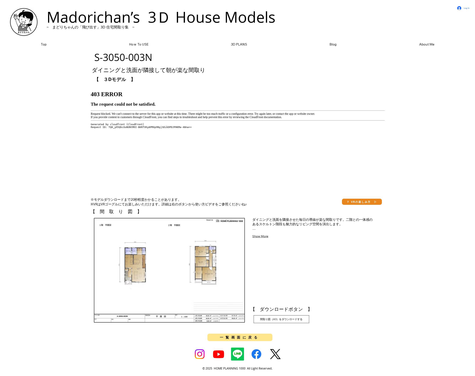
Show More (260, 236)
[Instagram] (199, 354)
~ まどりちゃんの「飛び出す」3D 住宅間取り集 (88, 27)
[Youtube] (218, 354)
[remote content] (237, 139)
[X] (275, 354)
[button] (362, 202)
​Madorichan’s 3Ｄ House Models (161, 17)
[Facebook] (256, 354)
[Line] (237, 354)
